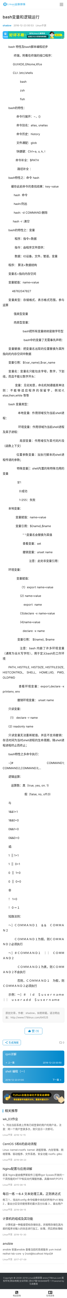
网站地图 (14, 1281)
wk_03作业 (10, 1119)
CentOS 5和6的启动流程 (20, 1144)
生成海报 (13, 1042)
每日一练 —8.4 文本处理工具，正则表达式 (32, 1194)
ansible (8, 1243)
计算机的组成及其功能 (18, 1219)
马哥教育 (33, 1284)
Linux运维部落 (35, 1278)
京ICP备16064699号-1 (40, 1281)
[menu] (61, 4)
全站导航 (23, 1281)
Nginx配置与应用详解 (17, 1169)
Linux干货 (41, 25)
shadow (7, 25)
